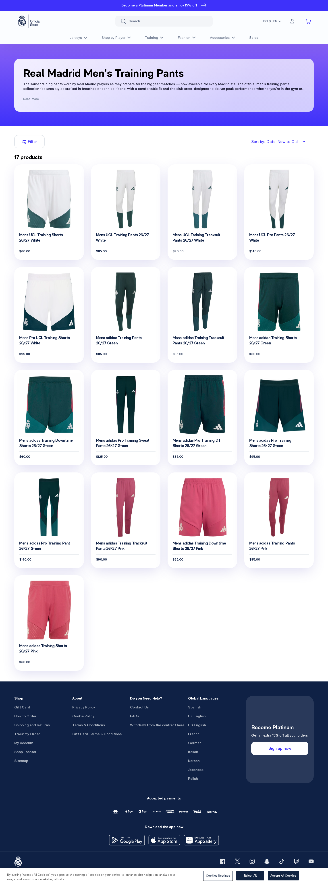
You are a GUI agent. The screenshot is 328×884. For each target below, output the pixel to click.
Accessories (220, 37)
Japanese (195, 770)
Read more (31, 99)
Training (151, 37)
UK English (197, 716)
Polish (193, 778)
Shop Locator (25, 752)
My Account (23, 743)
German (194, 743)
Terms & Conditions (88, 725)
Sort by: (274, 141)
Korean (194, 761)
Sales (253, 37)
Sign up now (279, 748)
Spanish (194, 707)
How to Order (25, 716)
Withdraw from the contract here (157, 725)
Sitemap (21, 761)
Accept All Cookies (283, 875)
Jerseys (76, 37)
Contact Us (139, 707)
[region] (164, 876)
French (193, 734)
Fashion (184, 37)
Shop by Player (113, 37)
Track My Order (27, 734)
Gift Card (22, 707)
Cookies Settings (218, 875)
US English (197, 725)
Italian (193, 752)
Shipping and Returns (32, 725)
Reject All (250, 875)
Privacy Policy (83, 707)
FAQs (134, 716)
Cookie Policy (83, 716)
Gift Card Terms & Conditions (97, 734)
